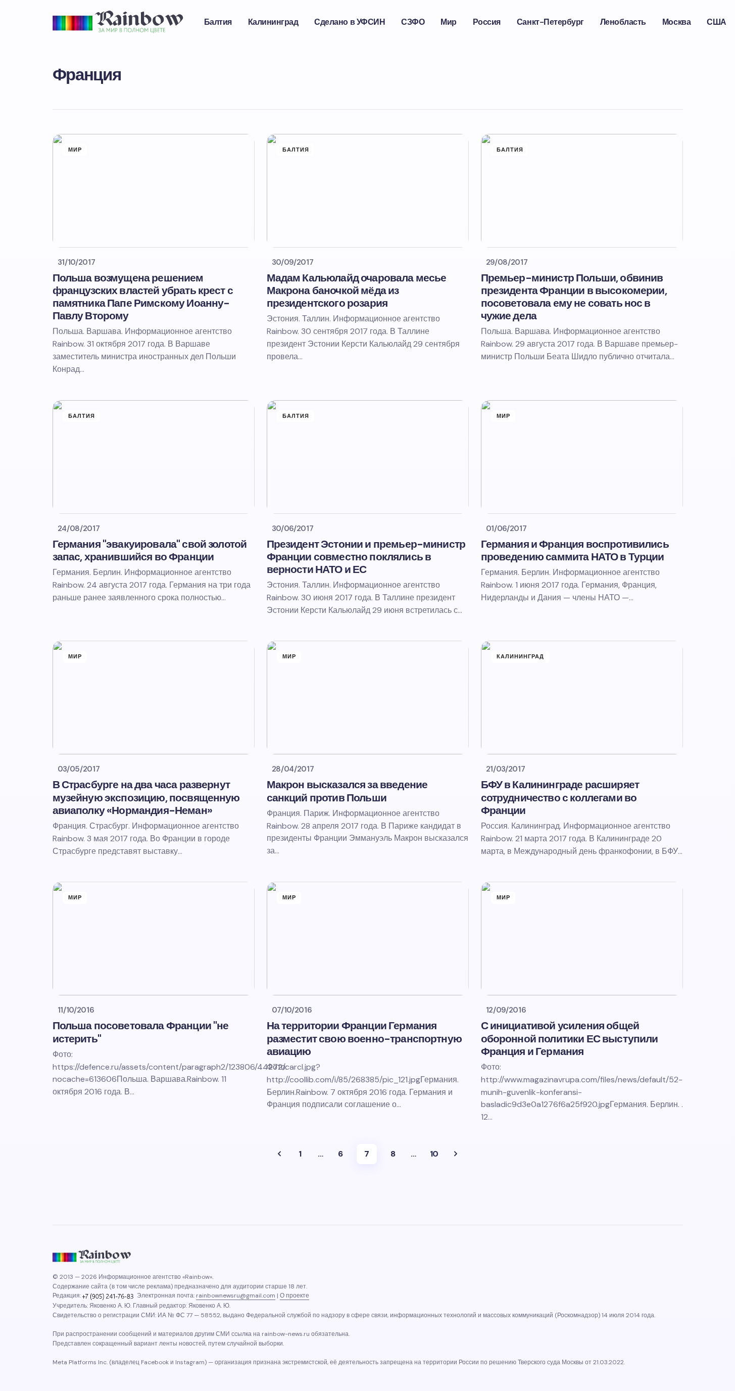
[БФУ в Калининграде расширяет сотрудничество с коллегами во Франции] (582, 697)
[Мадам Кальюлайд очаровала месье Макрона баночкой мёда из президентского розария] (368, 191)
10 (434, 1153)
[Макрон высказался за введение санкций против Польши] (368, 697)
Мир (75, 149)
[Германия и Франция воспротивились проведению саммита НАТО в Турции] (582, 457)
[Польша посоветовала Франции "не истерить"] (154, 938)
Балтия (296, 149)
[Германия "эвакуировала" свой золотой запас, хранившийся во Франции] (154, 457)
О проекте (294, 1295)
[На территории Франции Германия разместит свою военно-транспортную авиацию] (368, 938)
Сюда (455, 1154)
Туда (279, 1154)
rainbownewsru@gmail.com (235, 1295)
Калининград (521, 656)
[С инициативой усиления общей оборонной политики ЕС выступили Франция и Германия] (582, 938)
